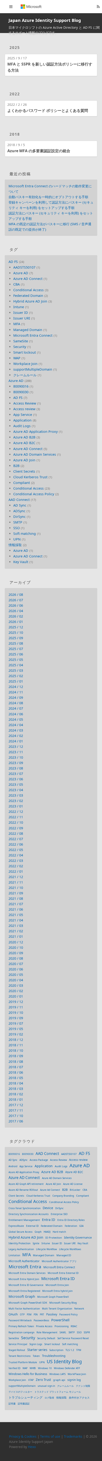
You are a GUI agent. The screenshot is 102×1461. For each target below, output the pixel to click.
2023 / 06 (16, 779)
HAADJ (47, 1231)
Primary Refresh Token (21, 1326)
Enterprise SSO (59, 1214)
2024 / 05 (16, 719)
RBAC (74, 1326)
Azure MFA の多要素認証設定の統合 (38, 150)
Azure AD (20, 273)
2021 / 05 (16, 915)
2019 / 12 (16, 1001)
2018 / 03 (16, 1088)
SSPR (87, 1332)
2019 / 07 (16, 1023)
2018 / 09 (16, 1056)
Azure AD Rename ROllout (23, 1189)
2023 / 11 (16, 752)
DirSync (19, 516)
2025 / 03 (16, 670)
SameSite (20, 341)
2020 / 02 (16, 991)
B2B (16, 465)
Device (48, 1208)
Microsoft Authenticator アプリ (59, 1261)
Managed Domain (27, 329)
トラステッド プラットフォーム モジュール (57, 1391)
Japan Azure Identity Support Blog (45, 20)
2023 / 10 (16, 757)
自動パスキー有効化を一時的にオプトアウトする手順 (48, 197)
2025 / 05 (16, 659)
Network (79, 1308)
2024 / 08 (16, 703)
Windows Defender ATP (67, 1368)
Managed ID (63, 1255)
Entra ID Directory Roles (71, 1220)
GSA (81, 1226)
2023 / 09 (16, 763)
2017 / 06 (16, 1121)
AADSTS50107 (24, 267)
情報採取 (15, 545)
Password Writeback (20, 1320)
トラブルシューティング (25, 1397)
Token (36, 1356)
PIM (29, 1314)
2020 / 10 (16, 947)
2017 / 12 (16, 1105)
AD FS (13, 261)
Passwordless (41, 1320)
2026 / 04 (16, 611)
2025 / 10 (16, 632)
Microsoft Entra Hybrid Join (24, 1279)
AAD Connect (19, 499)
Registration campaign (21, 1332)
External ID (32, 1226)
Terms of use (50, 1436)
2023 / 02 (16, 800)
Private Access (44, 1326)
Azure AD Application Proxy (35, 431)
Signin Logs (35, 1344)
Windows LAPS (57, 1374)
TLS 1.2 (69, 1350)
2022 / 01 (16, 871)
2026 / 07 (16, 600)
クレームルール (25, 375)
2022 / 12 (16, 811)
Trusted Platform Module (23, 1362)
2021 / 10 (16, 887)
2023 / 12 (16, 746)
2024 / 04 (16, 725)
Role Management (47, 1332)
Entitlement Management (24, 1220)
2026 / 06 (16, 605)
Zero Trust (43, 1380)
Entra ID (48, 1219)
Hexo (32, 1447)
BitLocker (75, 1189)
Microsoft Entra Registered (24, 1291)
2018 (14, 134)
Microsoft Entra (25, 1266)
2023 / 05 (16, 784)
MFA (16, 324)
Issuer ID (20, 312)
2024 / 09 (16, 697)
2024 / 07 (16, 708)
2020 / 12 (16, 942)
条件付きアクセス (79, 1397)
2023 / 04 (16, 790)
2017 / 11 (16, 1110)
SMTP (17, 522)
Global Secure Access (20, 1231)
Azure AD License (73, 1184)
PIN (36, 1314)
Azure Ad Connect (50, 1189)
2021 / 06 (16, 909)
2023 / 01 (16, 806)
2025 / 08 (16, 643)
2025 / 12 (16, 627)
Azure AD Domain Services (34, 454)
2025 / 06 (16, 654)
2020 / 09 (16, 953)
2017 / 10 (16, 1115)
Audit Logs (22, 426)
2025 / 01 (16, 681)
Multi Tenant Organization (57, 1308)
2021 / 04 (16, 920)
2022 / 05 (16, 849)
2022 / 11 (16, 817)
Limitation (14, 1255)
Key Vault (20, 562)
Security (19, 346)
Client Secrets (24, 471)
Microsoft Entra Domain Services (27, 1273)
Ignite (36, 1243)
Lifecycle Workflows (70, 1249)
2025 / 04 (16, 665)
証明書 (12, 1403)
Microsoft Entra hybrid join (57, 1291)
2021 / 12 (16, 877)
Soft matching (24, 533)
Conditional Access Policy (33, 494)
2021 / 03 (16, 925)
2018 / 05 (16, 1078)
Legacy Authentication (21, 1249)
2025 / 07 (16, 649)
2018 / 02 (16, 1094)
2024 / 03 (16, 730)
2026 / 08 (16, 594)
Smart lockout (24, 352)
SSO (16, 528)
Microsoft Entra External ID (63, 1273)
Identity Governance (78, 1238)
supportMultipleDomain (32, 369)
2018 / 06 (16, 1072)
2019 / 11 (16, 1007)
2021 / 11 (16, 882)
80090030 (20, 392)
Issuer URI (21, 318)
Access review (24, 409)
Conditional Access (28, 290)
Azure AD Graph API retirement (26, 1184)
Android (13, 1166)
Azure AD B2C (24, 443)
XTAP (31, 1380)
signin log (74, 1380)
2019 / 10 (16, 1012)
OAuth (13, 1314)
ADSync (19, 511)
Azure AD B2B (24, 437)
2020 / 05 (16, 974)
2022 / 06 (16, 844)
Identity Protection (20, 1243)
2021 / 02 (16, 931)
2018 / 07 (16, 1067)
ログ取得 (49, 1397)
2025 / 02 (16, 676)
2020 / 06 (16, 969)
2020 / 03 (16, 985)
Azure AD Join (24, 460)
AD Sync (19, 505)
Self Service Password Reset (73, 1338)
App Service (22, 414)
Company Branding (63, 1195)
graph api (59, 1380)
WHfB (33, 1368)
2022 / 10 (16, 822)
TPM (78, 1350)
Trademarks (73, 1436)
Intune (18, 307)
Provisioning (62, 1326)
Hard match (59, 1231)
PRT (42, 1314)
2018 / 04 (16, 1083)
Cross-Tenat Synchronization (25, 1208)
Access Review (24, 403)
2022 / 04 (16, 855)
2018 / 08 (16, 1061)
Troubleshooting (53, 1356)
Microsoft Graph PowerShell (53, 1296)
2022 (14, 94)
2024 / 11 (16, 692)
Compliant (21, 482)
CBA (16, 284)
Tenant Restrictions (20, 1356)
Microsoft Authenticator (24, 1261)
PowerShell (60, 1320)
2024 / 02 (16, 735)
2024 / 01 (16, 741)
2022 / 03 (16, 860)
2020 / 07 (16, 964)
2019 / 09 (16, 1018)
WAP (16, 358)
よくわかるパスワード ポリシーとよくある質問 (47, 110)
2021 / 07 (16, 904)
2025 (14, 47)
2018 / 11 (16, 1045)
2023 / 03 (16, 795)
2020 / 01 (16, 996)
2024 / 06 (16, 714)
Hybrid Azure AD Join (30, 301)
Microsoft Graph (22, 1296)
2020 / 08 (16, 958)
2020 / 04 (16, 980)
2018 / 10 (16, 1050)
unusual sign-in (46, 1385)
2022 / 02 (16, 866)
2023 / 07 (16, 773)
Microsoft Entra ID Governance (26, 1285)
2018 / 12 (16, 1039)
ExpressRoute (16, 1226)
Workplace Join (25, 363)
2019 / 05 (16, 1029)
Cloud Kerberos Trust (30, 477)
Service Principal (18, 1344)
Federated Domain (28, 295)
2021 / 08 (16, 898)
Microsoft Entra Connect (32, 335)
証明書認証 (24, 1403)
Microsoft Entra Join (57, 1285)
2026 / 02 (16, 616)
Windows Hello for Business (28, 1374)
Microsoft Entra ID (58, 1278)
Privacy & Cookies (23, 1436)
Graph (38, 1231)
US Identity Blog (64, 1361)
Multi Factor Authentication (24, 1308)
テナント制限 (83, 1385)
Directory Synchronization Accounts (29, 1214)
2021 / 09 (16, 893)
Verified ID (14, 1368)
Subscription (56, 1350)
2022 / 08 (16, 833)
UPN (17, 539)
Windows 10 (45, 1368)
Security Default (46, 1338)
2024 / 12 (16, 686)
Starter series (37, 1350)
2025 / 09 (16, 638)
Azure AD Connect (27, 278)
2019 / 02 (16, 1034)
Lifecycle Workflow (46, 1249)
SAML (63, 1332)
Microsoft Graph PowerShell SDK (28, 1302)
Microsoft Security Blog (63, 1302)
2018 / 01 (16, 1099)
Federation (71, 1226)
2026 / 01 (16, 621)
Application (22, 420)
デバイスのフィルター (20, 1391)
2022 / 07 (16, 839)
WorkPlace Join (77, 1374)
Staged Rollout (17, 1350)
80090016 (20, 386)
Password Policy (68, 1314)
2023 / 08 (16, 768)
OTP (22, 1314)
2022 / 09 (16, 828)
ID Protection (53, 1237)
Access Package (39, 1160)
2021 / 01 (16, 936)
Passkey (51, 1314)
